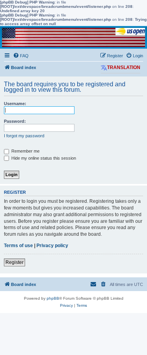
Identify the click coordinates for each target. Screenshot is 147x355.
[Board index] (73, 37)
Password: (15, 121)
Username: (15, 103)
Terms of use (18, 245)
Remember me (25, 151)
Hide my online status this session (43, 158)
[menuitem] (21, 55)
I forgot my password (24, 135)
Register (14, 262)
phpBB (53, 298)
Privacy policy (52, 245)
